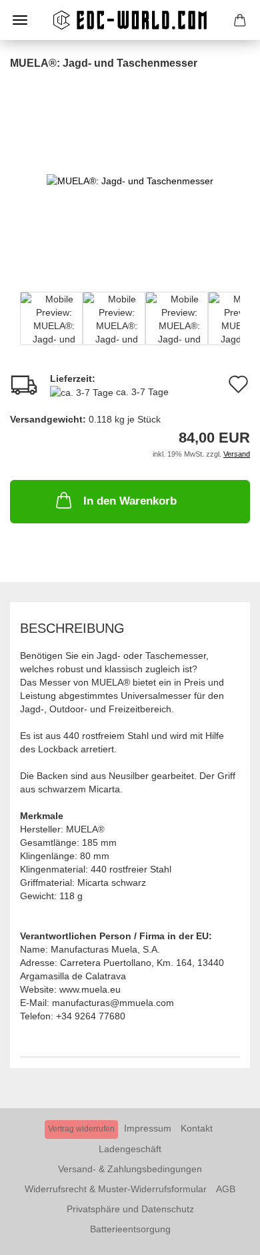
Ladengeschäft (130, 1149)
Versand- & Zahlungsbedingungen (130, 1169)
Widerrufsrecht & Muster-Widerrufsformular (116, 1189)
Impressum (147, 1128)
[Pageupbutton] (223, 1235)
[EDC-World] (130, 20)
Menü (20, 20)
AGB (225, 1189)
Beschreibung (72, 628)
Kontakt (197, 1128)
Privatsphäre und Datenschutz (130, 1209)
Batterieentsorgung (130, 1229)
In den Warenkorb (130, 501)
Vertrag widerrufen (81, 1129)
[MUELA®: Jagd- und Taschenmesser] (130, 171)
